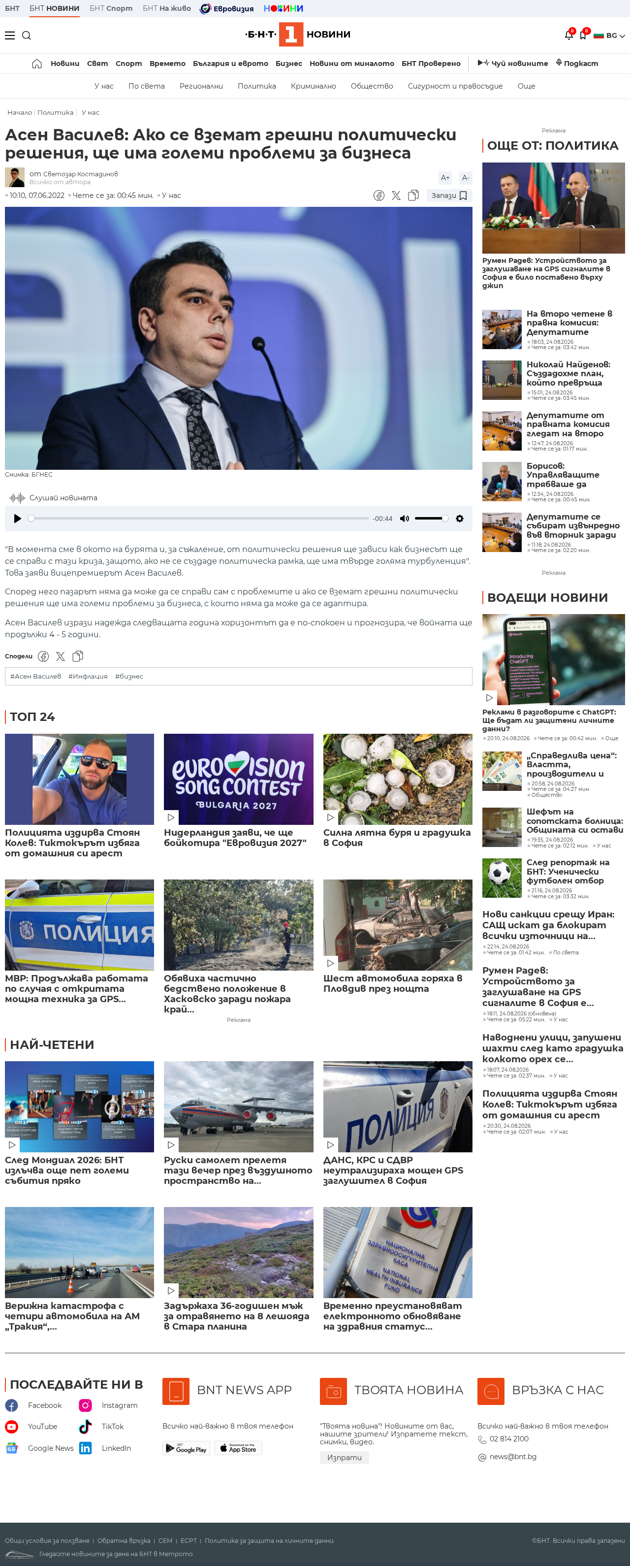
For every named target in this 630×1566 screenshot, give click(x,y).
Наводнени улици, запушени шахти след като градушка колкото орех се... (553, 1048)
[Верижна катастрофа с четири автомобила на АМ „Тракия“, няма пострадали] (79, 1252)
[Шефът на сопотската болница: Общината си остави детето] (502, 827)
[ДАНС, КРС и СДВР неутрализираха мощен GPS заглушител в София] (397, 1106)
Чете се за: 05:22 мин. (516, 1020)
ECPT (189, 1540)
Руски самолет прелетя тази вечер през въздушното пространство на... (238, 1170)
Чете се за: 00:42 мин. (567, 739)
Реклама (239, 1019)
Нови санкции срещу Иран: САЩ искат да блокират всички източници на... (548, 925)
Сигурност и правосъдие (455, 86)
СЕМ (165, 1540)
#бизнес (129, 676)
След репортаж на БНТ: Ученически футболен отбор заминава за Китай (569, 871)
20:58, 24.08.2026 (553, 784)
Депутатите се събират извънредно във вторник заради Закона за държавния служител (573, 526)
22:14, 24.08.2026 (508, 947)
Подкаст (581, 63)
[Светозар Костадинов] (17, 178)
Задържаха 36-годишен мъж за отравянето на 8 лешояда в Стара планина (237, 1316)
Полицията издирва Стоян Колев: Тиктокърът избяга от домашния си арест (72, 843)
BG (612, 35)
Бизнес (289, 63)
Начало (19, 112)
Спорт (129, 63)
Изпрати (344, 1457)
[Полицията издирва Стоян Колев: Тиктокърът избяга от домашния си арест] (79, 779)
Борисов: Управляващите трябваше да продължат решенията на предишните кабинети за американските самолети (563, 475)
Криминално (313, 86)
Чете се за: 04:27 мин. (561, 789)
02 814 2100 (509, 1439)
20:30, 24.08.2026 (509, 1126)
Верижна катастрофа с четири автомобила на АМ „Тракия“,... (72, 1316)
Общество (372, 86)
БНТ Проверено (431, 63)
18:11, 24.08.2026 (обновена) (521, 1014)
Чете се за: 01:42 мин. (516, 953)
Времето (168, 63)
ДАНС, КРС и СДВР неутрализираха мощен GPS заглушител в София (393, 1170)
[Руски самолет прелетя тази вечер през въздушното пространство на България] (238, 1106)
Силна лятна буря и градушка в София (397, 838)
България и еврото (230, 63)
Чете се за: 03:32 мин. (561, 897)
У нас (104, 86)
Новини (65, 63)
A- (466, 177)
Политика (257, 86)
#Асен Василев (35, 676)
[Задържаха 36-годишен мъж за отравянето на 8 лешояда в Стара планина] (238, 1252)
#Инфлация (88, 676)
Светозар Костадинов (80, 174)
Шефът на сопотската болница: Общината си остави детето (575, 821)
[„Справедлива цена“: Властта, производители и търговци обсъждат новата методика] (502, 771)
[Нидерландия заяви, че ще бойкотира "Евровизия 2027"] (238, 779)
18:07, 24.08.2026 (508, 1070)
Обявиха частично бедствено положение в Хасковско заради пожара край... (227, 994)
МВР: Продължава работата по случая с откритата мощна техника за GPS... (76, 989)
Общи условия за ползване (47, 1540)
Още (527, 86)
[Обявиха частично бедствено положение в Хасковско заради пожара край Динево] (238, 925)
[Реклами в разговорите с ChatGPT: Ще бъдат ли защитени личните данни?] (553, 659)
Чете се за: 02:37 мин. (516, 1076)
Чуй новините (520, 63)
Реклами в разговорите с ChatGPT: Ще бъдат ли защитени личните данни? (549, 720)
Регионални (201, 86)
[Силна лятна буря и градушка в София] (397, 779)
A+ (445, 177)
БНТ (12, 8)
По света (146, 86)
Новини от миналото (352, 63)
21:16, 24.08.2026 (552, 891)
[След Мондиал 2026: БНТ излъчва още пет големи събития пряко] (79, 1106)
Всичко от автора (60, 182)
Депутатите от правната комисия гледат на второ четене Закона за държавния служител (575, 424)
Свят (97, 63)
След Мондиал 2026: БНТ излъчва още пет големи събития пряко (67, 1170)
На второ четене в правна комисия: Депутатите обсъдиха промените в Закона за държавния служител (575, 323)
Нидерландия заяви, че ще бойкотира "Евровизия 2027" (235, 838)
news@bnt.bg (513, 1457)
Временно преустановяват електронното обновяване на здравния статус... (392, 1316)
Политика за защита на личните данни (269, 1540)
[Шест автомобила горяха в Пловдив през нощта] (397, 925)
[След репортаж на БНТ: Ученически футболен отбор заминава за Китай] (502, 878)
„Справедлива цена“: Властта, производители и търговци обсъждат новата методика (573, 765)
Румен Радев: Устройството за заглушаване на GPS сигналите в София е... (538, 987)
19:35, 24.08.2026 (552, 840)
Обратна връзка (124, 1540)
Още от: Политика (553, 145)
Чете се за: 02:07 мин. (516, 1132)
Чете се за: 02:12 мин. (560, 846)
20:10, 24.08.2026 (508, 739)
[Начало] (37, 63)
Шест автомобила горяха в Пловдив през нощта (393, 984)
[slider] (198, 518)
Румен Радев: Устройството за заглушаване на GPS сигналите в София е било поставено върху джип (546, 273)
